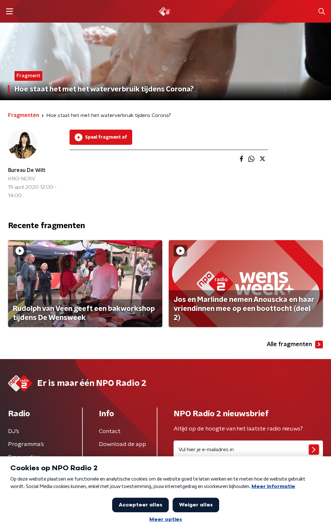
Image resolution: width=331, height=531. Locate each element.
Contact (110, 431)
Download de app (122, 444)
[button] (9, 11)
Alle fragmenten (289, 344)
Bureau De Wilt (27, 170)
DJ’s (13, 431)
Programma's (26, 444)
